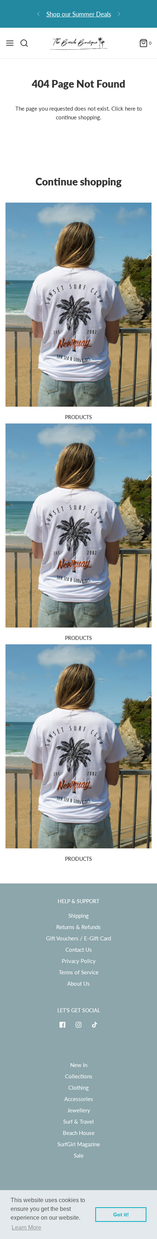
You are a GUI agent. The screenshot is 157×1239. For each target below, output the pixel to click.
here (130, 108)
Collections (78, 1076)
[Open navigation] (10, 43)
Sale (79, 1155)
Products (78, 417)
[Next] (119, 14)
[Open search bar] (27, 43)
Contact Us (78, 949)
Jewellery (78, 1110)
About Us (78, 983)
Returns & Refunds (78, 927)
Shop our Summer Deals (78, 14)
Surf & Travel (78, 1121)
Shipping (78, 915)
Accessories (78, 1099)
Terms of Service (79, 972)
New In (78, 1065)
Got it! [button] (121, 1214)
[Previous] (38, 14)
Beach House (79, 1132)
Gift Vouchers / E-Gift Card (78, 938)
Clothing (78, 1087)
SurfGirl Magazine (78, 1144)
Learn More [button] (26, 1227)
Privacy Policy (79, 961)
